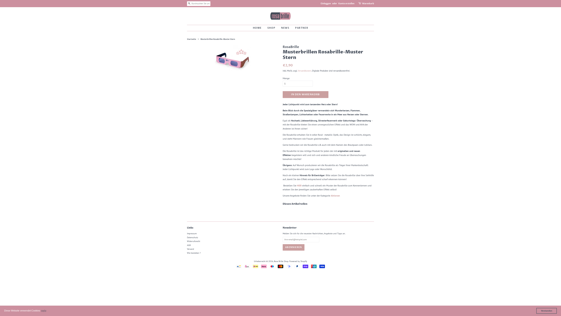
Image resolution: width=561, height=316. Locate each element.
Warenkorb (368, 3)
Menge (286, 78)
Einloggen (326, 3)
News (285, 28)
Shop (271, 28)
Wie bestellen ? (194, 253)
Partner (301, 28)
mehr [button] (43, 310)
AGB (189, 245)
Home (257, 28)
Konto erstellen (346, 3)
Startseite (191, 39)
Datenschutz (192, 237)
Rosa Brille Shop (281, 261)
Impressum (192, 233)
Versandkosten (304, 70)
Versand (190, 249)
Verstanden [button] (546, 311)
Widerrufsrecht (193, 241)
